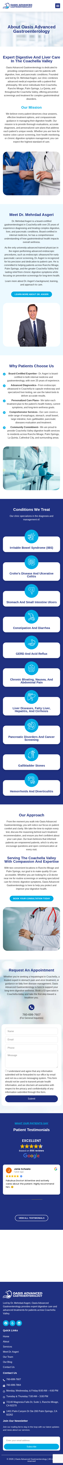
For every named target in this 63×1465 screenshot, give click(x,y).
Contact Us (9, 1367)
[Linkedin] (19, 1323)
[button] (57, 5)
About (6, 1341)
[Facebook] (6, 1323)
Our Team (8, 1357)
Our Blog (7, 1362)
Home (6, 1336)
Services (7, 1346)
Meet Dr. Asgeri (11, 1352)
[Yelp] (12, 1323)
